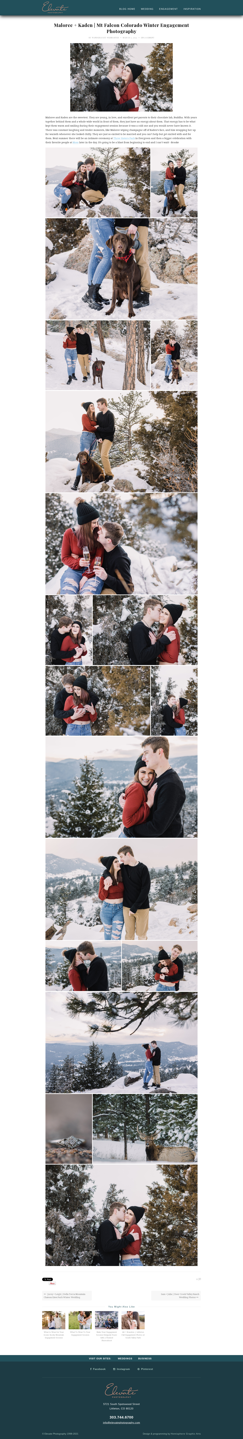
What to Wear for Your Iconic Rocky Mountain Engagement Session (54, 1335)
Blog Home (127, 9)
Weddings (125, 1358)
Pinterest (146, 1369)
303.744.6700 (121, 1417)
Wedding (147, 9)
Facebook (99, 1369)
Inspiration (192, 9)
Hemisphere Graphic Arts (186, 1433)
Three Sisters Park (124, 138)
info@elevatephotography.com (121, 1422)
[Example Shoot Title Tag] (97, 182)
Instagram (123, 1369)
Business (145, 1358)
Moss (76, 142)
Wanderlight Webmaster (105, 37)
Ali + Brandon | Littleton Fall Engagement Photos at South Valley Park (133, 1335)
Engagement (168, 9)
